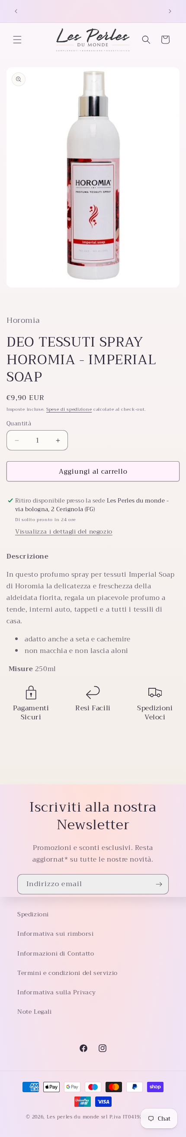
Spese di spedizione (69, 409)
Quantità (18, 423)
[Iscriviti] (158, 884)
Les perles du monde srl (77, 1117)
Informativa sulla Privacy (56, 992)
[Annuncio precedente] (16, 11)
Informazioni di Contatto (55, 953)
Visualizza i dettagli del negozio (63, 531)
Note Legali (34, 1011)
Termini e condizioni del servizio (67, 973)
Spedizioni (33, 914)
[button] (17, 39)
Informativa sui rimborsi (55, 933)
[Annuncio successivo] (170, 11)
